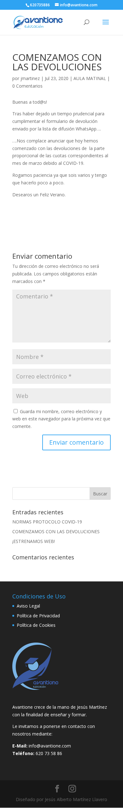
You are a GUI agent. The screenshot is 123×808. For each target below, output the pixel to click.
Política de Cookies (36, 625)
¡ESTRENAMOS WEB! (33, 541)
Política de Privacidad (38, 616)
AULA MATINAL (89, 78)
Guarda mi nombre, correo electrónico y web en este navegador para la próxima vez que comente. (61, 419)
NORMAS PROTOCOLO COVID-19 (47, 522)
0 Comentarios (27, 86)
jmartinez (30, 78)
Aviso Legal (28, 606)
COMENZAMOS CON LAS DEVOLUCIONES (56, 531)
